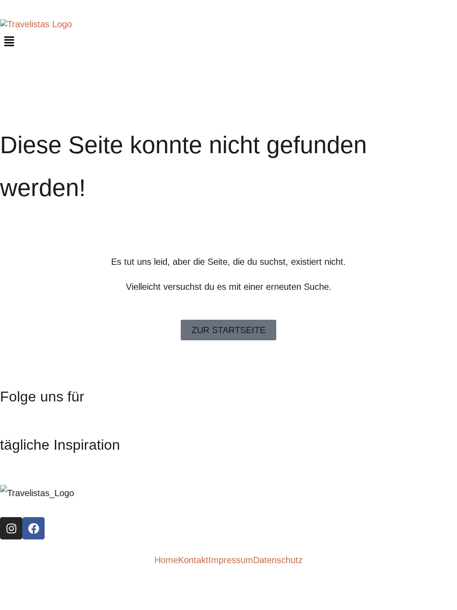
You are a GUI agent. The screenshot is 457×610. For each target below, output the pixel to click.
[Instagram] (11, 528)
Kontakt (193, 560)
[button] (228, 42)
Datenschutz (278, 560)
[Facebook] (33, 528)
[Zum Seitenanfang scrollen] (3, 588)
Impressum (230, 560)
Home (166, 560)
